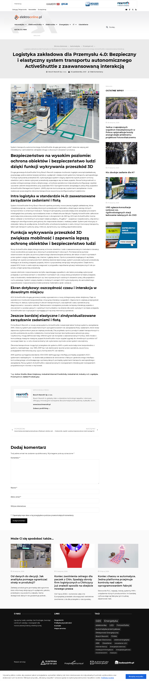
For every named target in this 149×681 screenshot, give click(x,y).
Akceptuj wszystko (136, 676)
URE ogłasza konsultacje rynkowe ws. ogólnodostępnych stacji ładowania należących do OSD (121, 211)
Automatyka (19, 25)
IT (73, 25)
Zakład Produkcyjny (31, 377)
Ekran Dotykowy (34, 374)
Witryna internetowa (18, 506)
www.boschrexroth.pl (42, 404)
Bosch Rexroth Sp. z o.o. (42, 395)
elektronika (101, 625)
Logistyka (94, 374)
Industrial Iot (73, 374)
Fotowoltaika (123, 625)
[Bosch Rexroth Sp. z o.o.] (22, 395)
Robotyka (113, 653)
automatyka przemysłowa (108, 629)
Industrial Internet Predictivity (54, 374)
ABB (97, 643)
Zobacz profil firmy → (41, 408)
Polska (114, 636)
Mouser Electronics (103, 640)
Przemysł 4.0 (16, 377)
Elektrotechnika (35, 25)
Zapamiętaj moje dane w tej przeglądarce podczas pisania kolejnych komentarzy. (43, 515)
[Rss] (136, 9)
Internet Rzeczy (101, 646)
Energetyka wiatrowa (117, 646)
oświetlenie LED (121, 643)
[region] (74, 676)
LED (112, 625)
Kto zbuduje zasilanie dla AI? (120, 172)
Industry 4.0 (84, 374)
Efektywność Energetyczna (107, 633)
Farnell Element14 (101, 653)
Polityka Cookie (107, 678)
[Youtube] (126, 9)
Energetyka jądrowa (123, 650)
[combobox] (121, 27)
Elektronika (50, 25)
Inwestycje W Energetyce (104, 650)
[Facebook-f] (129, 9)
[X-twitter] (133, 9)
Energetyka (64, 25)
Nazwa (14, 488)
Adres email (16, 497)
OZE (98, 621)
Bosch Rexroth (102, 636)
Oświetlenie (83, 25)
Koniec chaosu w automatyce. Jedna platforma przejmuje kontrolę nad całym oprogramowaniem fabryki (117, 581)
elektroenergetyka (121, 640)
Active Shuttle (21, 374)
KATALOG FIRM (21, 30)
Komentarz (15, 458)
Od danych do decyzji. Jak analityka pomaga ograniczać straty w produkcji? (29, 579)
